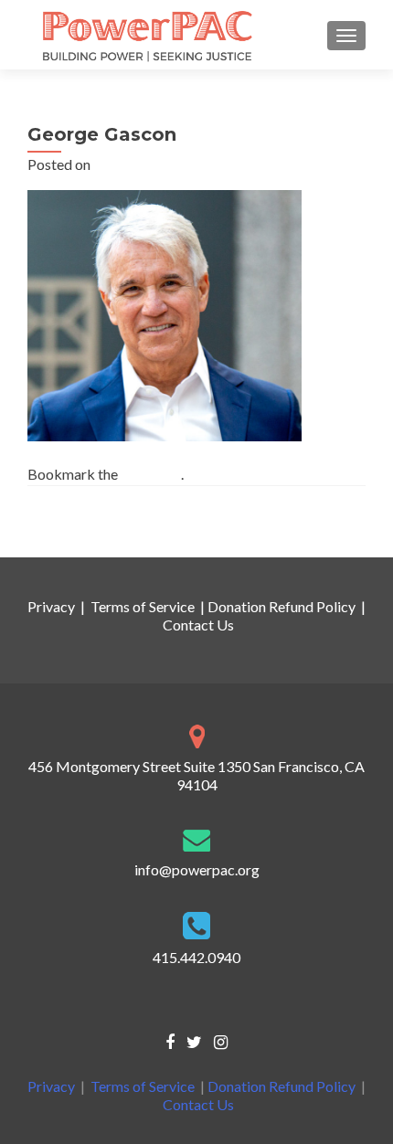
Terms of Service (142, 606)
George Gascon (85, 524)
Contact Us (198, 624)
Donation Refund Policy (281, 606)
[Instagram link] (221, 1041)
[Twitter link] (194, 1041)
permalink (151, 473)
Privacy (51, 606)
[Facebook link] (170, 1041)
